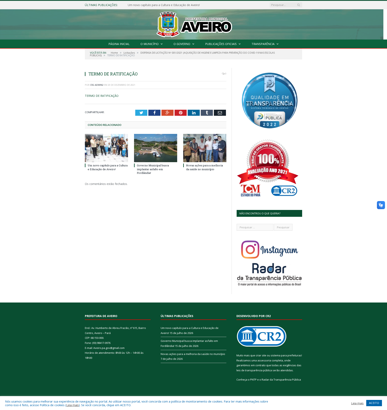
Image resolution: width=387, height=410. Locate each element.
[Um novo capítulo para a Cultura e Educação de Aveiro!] (106, 148)
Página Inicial (119, 44)
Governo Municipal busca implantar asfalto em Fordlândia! (166, 5)
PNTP (253, 379)
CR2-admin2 (96, 84)
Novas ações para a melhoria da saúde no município (204, 167)
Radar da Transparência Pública (281, 379)
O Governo (182, 44)
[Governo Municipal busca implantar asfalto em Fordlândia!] (155, 148)
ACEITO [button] (374, 403)
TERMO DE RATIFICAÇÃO (102, 96)
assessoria (264, 360)
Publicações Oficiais (221, 44)
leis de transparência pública (254, 370)
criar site (261, 355)
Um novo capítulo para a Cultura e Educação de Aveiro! (108, 167)
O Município (149, 44)
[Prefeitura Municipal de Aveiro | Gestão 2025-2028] (193, 23)
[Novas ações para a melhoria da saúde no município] (204, 148)
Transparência (263, 44)
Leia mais (72, 405)
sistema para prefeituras (286, 355)
